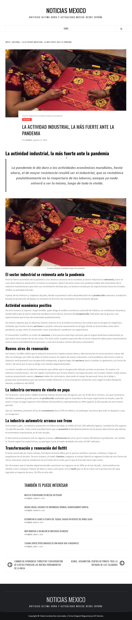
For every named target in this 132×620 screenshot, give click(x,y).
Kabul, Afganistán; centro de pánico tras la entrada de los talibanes (94, 563)
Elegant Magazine (82, 616)
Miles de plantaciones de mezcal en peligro (43, 495)
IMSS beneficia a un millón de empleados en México (46, 531)
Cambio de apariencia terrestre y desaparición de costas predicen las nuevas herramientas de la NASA (38, 565)
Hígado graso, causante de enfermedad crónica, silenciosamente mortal (56, 507)
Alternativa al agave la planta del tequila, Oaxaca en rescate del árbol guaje (58, 519)
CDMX (66, 28)
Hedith (29, 140)
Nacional (26, 119)
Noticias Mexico (66, 10)
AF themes (98, 616)
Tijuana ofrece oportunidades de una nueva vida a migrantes (51, 543)
